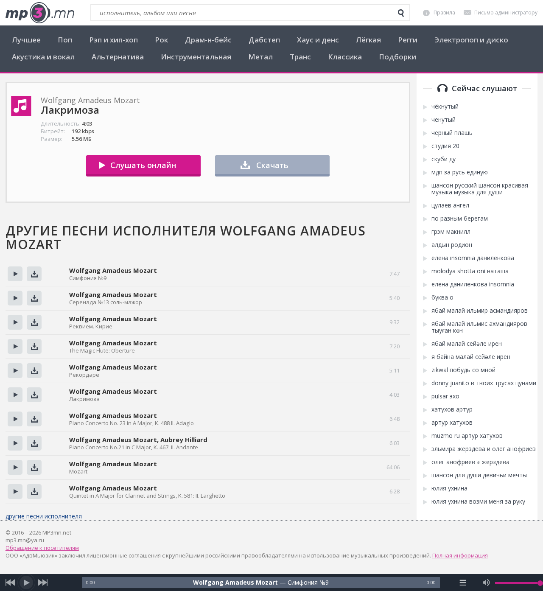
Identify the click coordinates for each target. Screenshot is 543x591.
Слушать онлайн (143, 165)
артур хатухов (452, 422)
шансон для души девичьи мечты (479, 475)
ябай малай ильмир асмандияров (479, 310)
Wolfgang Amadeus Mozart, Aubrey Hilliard (138, 439)
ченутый (443, 119)
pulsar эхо (445, 396)
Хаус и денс (318, 40)
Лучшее (26, 40)
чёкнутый (445, 106)
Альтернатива (118, 57)
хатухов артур (452, 409)
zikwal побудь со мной (463, 370)
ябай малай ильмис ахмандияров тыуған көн (479, 327)
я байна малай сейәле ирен (470, 356)
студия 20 (445, 146)
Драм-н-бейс (208, 40)
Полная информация (460, 555)
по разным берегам (459, 218)
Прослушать (15, 273)
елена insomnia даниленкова (472, 258)
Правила (444, 12)
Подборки (397, 57)
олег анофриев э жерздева (470, 462)
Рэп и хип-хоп (113, 40)
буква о (442, 297)
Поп (65, 40)
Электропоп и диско (471, 40)
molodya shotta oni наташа (470, 271)
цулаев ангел (450, 205)
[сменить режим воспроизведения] (463, 582)
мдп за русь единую (459, 172)
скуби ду (443, 159)
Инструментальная (196, 57)
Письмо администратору (505, 12)
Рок (161, 40)
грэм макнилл (450, 231)
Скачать (272, 165)
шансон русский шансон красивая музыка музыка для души (479, 189)
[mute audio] (486, 582)
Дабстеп (264, 40)
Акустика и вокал (43, 57)
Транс (300, 57)
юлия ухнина (449, 488)
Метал (260, 57)
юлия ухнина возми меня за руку (478, 501)
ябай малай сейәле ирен (466, 343)
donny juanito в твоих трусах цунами (483, 383)
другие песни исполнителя (44, 516)
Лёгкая (368, 40)
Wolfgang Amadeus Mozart (113, 270)
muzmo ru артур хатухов (467, 435)
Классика (345, 57)
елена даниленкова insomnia (472, 284)
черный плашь (452, 132)
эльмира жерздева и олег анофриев (483, 448)
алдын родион (451, 244)
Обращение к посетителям (42, 548)
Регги (407, 40)
